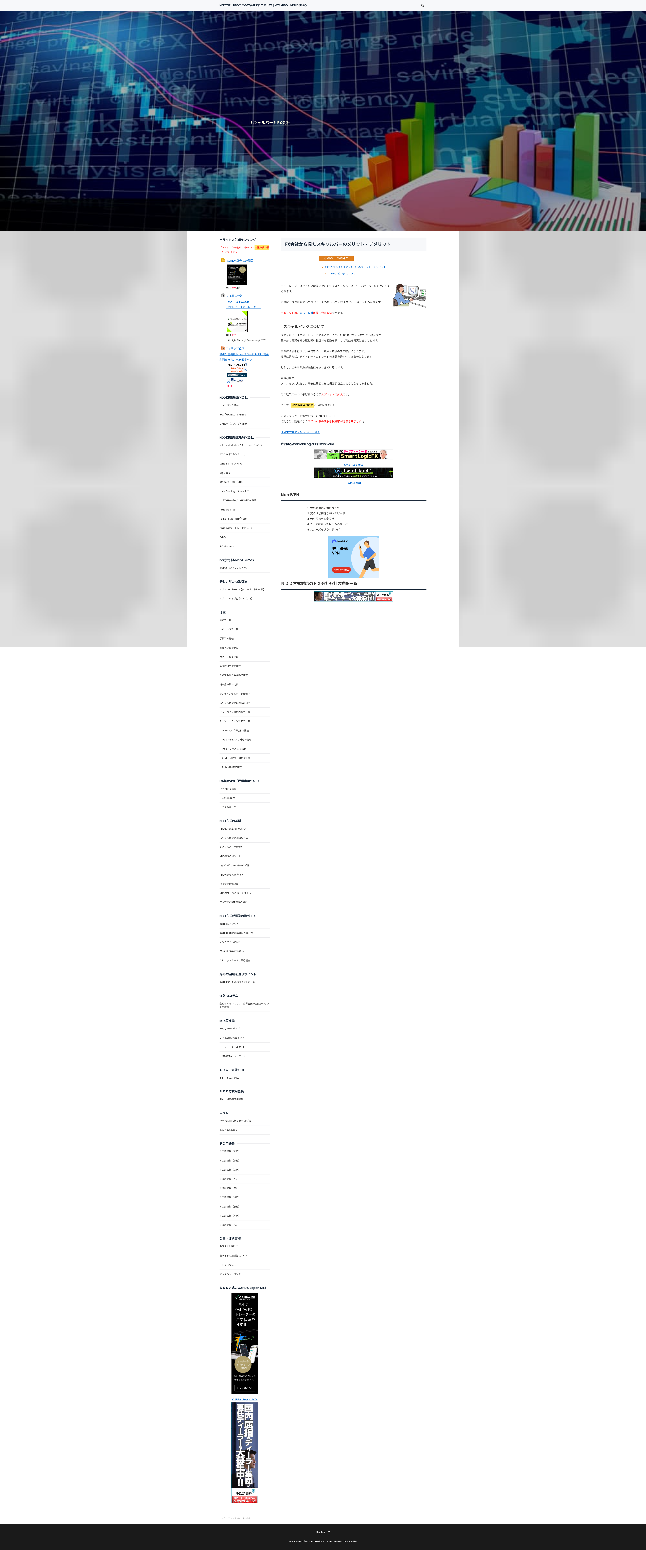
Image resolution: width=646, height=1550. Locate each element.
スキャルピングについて (341, 273)
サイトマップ (323, 1532)
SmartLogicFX (353, 465)
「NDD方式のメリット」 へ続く (300, 432)
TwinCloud (353, 483)
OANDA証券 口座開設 (240, 261)
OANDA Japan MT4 (245, 1399)
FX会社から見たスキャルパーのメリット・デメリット (355, 267)
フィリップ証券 (234, 348)
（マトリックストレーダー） (243, 307)
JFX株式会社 (235, 296)
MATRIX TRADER (238, 302)
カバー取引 (306, 313)
